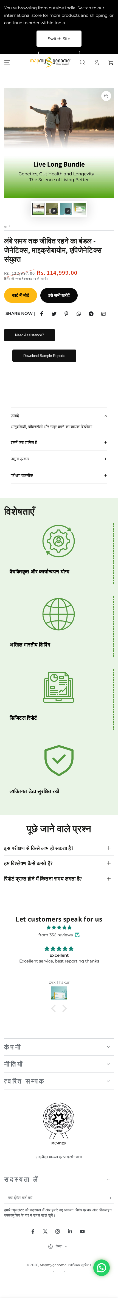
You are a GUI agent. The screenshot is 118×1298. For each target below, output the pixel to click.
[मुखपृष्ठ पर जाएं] (51, 62)
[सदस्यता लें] (111, 1198)
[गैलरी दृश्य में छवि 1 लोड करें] (38, 209)
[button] (82, 62)
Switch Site (59, 38)
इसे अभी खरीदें (59, 295)
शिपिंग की (9, 278)
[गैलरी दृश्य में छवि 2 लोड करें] (80, 209)
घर (6, 227)
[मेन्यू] (7, 62)
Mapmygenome (53, 1265)
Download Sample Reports (44, 356)
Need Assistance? (29, 335)
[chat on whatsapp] (101, 1268)
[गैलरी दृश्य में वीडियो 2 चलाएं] (66, 209)
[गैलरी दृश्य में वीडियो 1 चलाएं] (52, 209)
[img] (59, 927)
